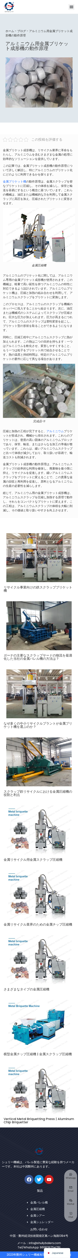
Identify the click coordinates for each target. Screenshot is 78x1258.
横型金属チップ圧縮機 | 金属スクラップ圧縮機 (38, 1054)
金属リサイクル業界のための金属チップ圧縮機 (38, 924)
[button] (71, 7)
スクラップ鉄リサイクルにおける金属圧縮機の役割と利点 (38, 793)
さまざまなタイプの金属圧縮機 (26, 989)
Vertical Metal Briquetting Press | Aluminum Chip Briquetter (39, 1120)
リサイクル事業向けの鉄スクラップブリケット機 (38, 589)
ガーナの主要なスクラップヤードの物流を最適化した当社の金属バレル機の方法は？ (38, 657)
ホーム (9, 31)
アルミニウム (55, 431)
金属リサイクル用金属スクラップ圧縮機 (33, 859)
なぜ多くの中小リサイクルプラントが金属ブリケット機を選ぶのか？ (38, 725)
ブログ (21, 31)
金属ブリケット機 (14, 181)
